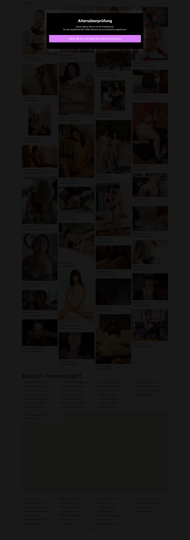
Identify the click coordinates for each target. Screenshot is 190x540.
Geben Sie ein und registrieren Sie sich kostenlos (95, 38)
